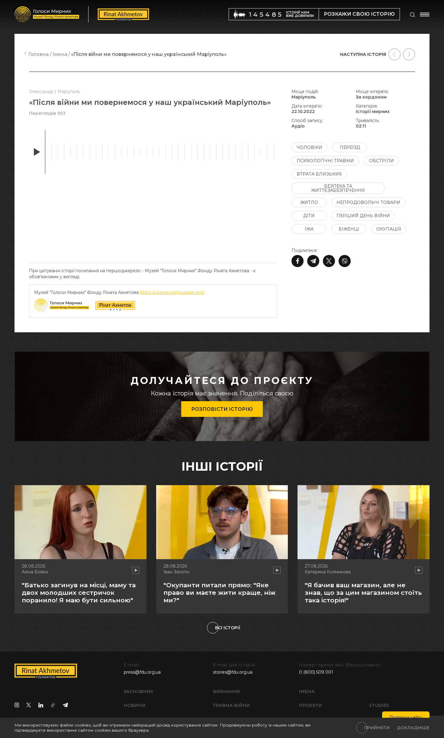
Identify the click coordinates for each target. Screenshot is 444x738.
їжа (309, 229)
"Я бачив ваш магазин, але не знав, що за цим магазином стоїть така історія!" (363, 592)
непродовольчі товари (368, 202)
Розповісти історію (222, 409)
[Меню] (425, 14)
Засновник (138, 691)
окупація (388, 229)
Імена (307, 691)
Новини (134, 705)
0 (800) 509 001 (316, 672)
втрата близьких (319, 174)
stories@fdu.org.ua (233, 672)
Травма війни (231, 705)
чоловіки (309, 147)
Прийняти (377, 727)
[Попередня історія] (394, 54)
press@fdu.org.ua (142, 672)
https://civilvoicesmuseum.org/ (172, 292)
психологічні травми (325, 160)
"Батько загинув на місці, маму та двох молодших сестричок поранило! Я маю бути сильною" (79, 592)
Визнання (226, 691)
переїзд (350, 147)
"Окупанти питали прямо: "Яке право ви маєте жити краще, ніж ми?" (219, 592)
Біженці (349, 229)
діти (309, 215)
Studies (379, 705)
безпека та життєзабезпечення (338, 188)
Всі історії (227, 627)
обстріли (381, 160)
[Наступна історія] (409, 54)
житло (309, 202)
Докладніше (413, 727)
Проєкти (310, 705)
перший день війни (363, 215)
